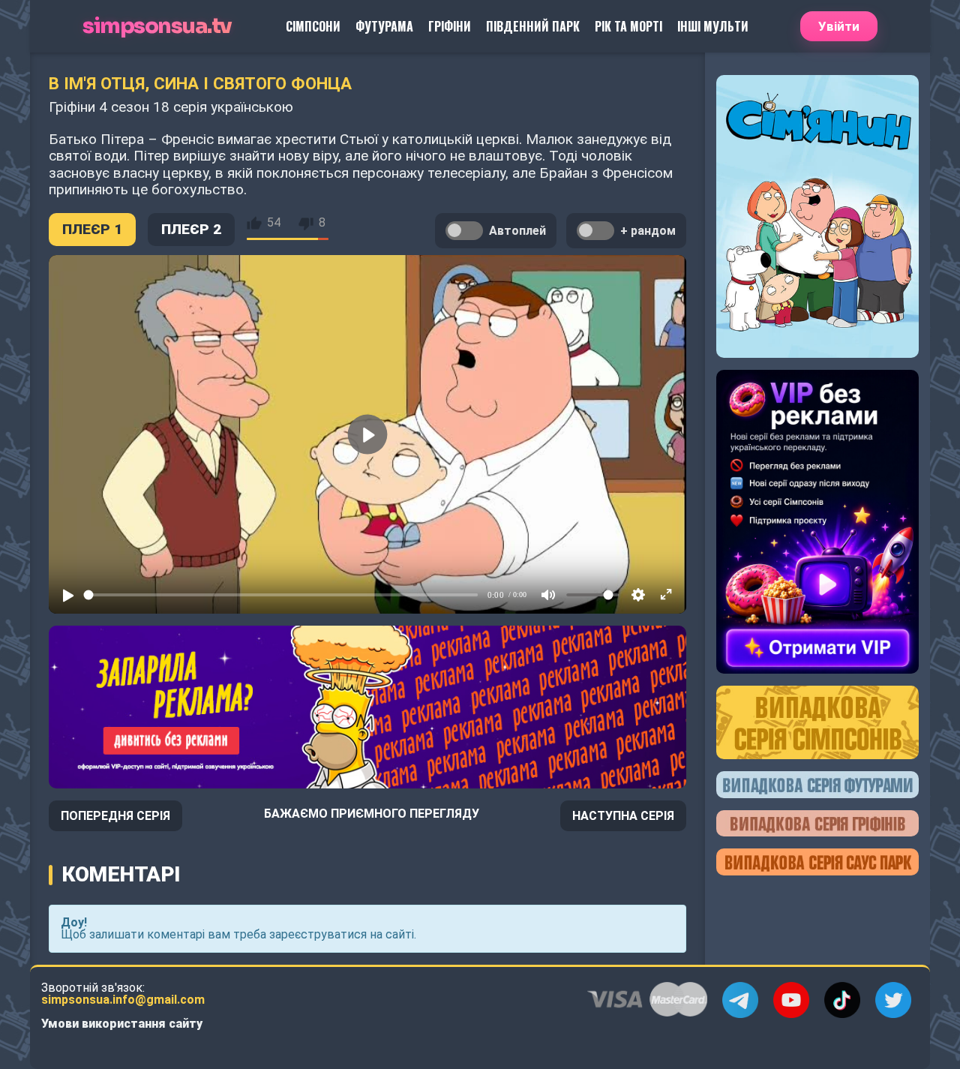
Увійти (839, 26)
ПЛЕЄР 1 (92, 229)
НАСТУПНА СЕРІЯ (623, 816)
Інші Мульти (712, 26)
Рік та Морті (628, 26)
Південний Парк (533, 26)
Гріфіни (449, 26)
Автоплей (517, 231)
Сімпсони (313, 26)
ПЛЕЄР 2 (191, 229)
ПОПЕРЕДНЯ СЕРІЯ (115, 816)
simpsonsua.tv (157, 26)
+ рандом (648, 231)
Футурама (384, 26)
